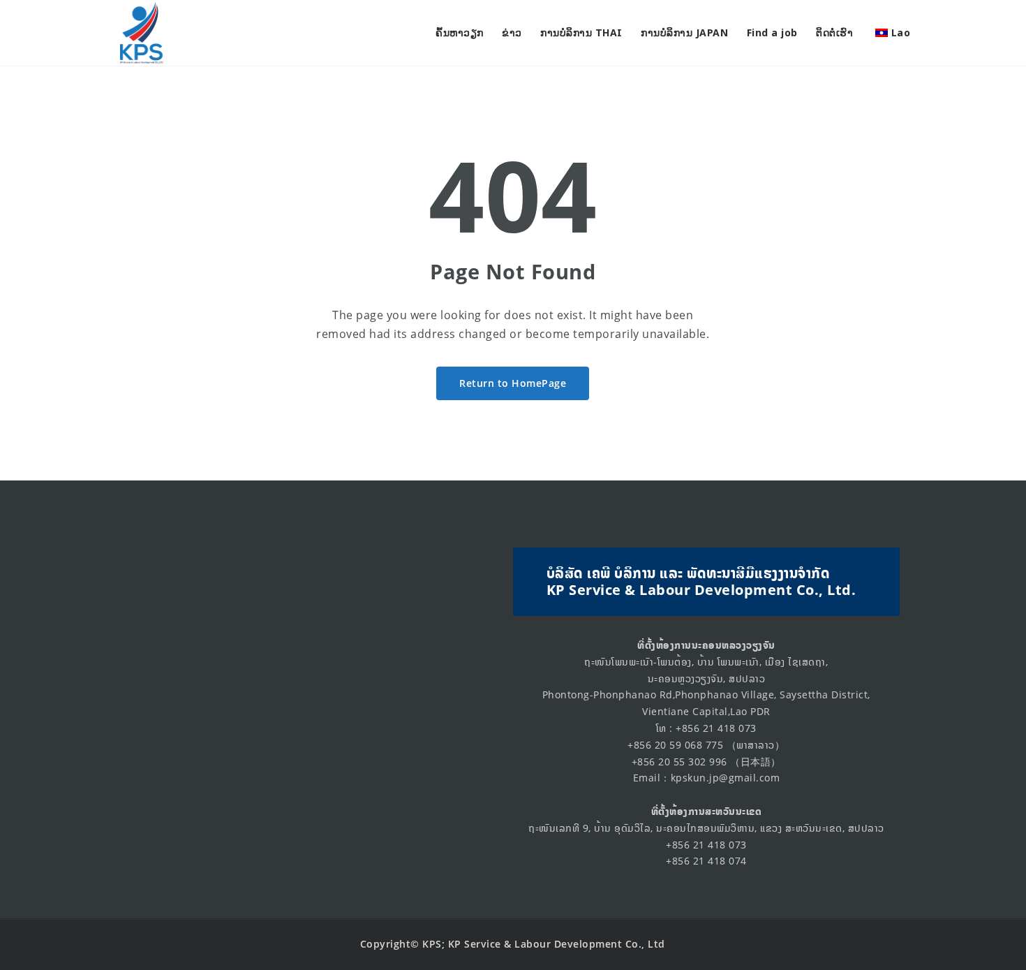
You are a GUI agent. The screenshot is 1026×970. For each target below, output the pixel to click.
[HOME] (139, 33)
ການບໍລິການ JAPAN (684, 32)
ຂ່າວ (512, 32)
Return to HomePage (512, 383)
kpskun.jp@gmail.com (725, 777)
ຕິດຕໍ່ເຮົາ (834, 32)
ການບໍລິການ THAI (581, 32)
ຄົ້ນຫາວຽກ (460, 32)
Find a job (772, 32)
